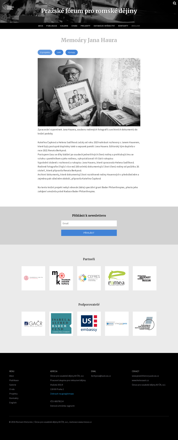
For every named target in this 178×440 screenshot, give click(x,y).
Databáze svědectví (104, 26)
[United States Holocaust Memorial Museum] (144, 278)
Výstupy (71, 52)
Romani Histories (24, 422)
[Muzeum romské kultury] (61, 278)
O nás (74, 26)
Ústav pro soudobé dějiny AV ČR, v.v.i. (149, 384)
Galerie (64, 26)
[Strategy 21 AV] (117, 324)
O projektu (45, 52)
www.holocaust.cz (140, 380)
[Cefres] (89, 278)
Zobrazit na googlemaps (62, 393)
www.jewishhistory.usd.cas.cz (145, 375)
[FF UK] (33, 278)
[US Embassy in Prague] (89, 324)
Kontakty (123, 26)
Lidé (59, 52)
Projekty (85, 26)
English (136, 26)
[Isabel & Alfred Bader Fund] (61, 324)
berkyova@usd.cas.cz (101, 375)
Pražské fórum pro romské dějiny (89, 10)
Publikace (51, 26)
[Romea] (117, 278)
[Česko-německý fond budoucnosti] (144, 324)
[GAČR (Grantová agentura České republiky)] (33, 324)
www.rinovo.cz (85, 422)
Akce (40, 26)
